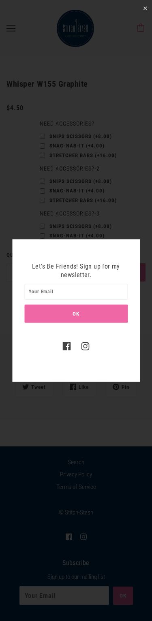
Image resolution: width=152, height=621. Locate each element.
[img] (67, 346)
